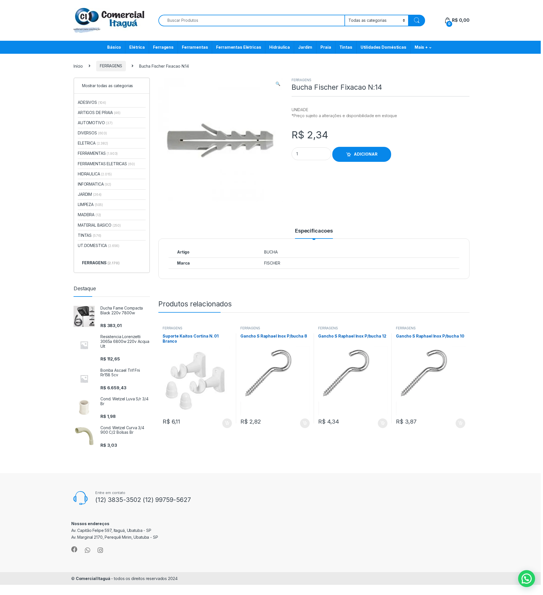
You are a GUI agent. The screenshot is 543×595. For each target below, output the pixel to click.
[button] (277, 83)
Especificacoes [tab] (314, 231)
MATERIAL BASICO (99, 225)
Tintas (345, 47)
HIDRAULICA (95, 173)
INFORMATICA (94, 184)
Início (78, 65)
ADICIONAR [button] (221, 423)
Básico (114, 47)
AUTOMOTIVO (95, 122)
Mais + (421, 47)
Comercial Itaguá (93, 578)
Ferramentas (195, 47)
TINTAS (89, 235)
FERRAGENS (111, 65)
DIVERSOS (92, 132)
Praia (325, 47)
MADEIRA (89, 214)
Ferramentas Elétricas (238, 47)
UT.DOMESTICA (98, 245)
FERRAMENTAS (98, 153)
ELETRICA (93, 143)
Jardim (305, 47)
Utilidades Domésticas (383, 47)
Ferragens (163, 47)
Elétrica (137, 47)
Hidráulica (279, 47)
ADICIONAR (366, 154)
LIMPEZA (90, 204)
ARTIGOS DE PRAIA (99, 112)
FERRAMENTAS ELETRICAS (106, 163)
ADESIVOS (92, 102)
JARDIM (90, 194)
